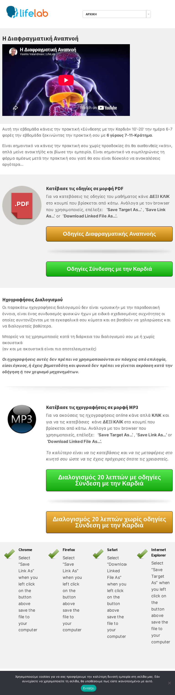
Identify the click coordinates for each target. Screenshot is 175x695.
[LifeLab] (29, 13)
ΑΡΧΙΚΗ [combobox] (91, 14)
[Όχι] (169, 683)
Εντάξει (88, 688)
